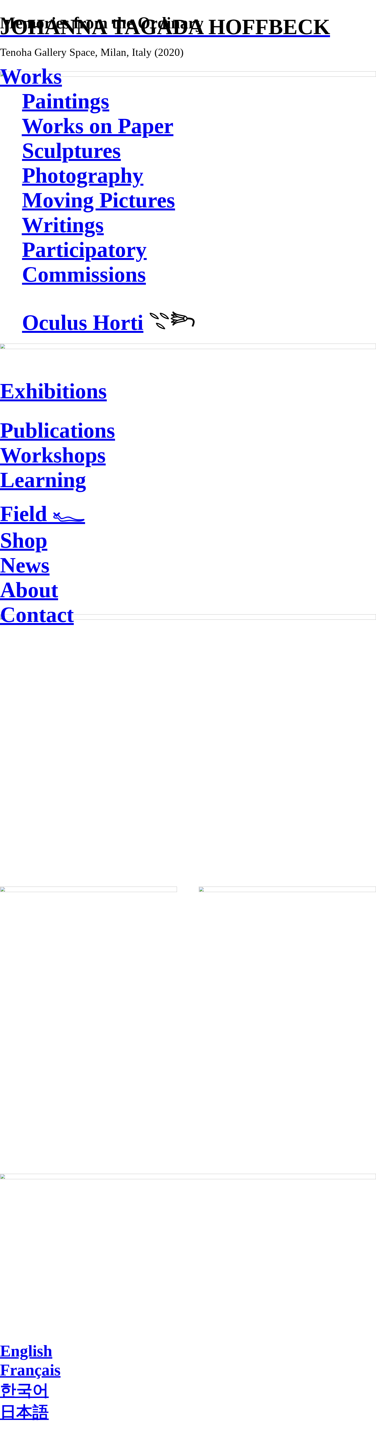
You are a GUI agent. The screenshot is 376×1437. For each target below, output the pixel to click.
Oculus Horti (82, 322)
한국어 (24, 1390)
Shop (23, 540)
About (29, 590)
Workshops (53, 455)
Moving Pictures (98, 200)
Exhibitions (53, 391)
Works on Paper (97, 126)
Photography (82, 175)
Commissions (84, 274)
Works (31, 76)
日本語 (24, 1412)
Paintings (65, 101)
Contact (37, 615)
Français (30, 1370)
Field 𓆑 (42, 514)
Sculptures (71, 151)
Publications (57, 430)
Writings (63, 225)
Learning (43, 480)
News (25, 565)
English (26, 1351)
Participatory (84, 250)
